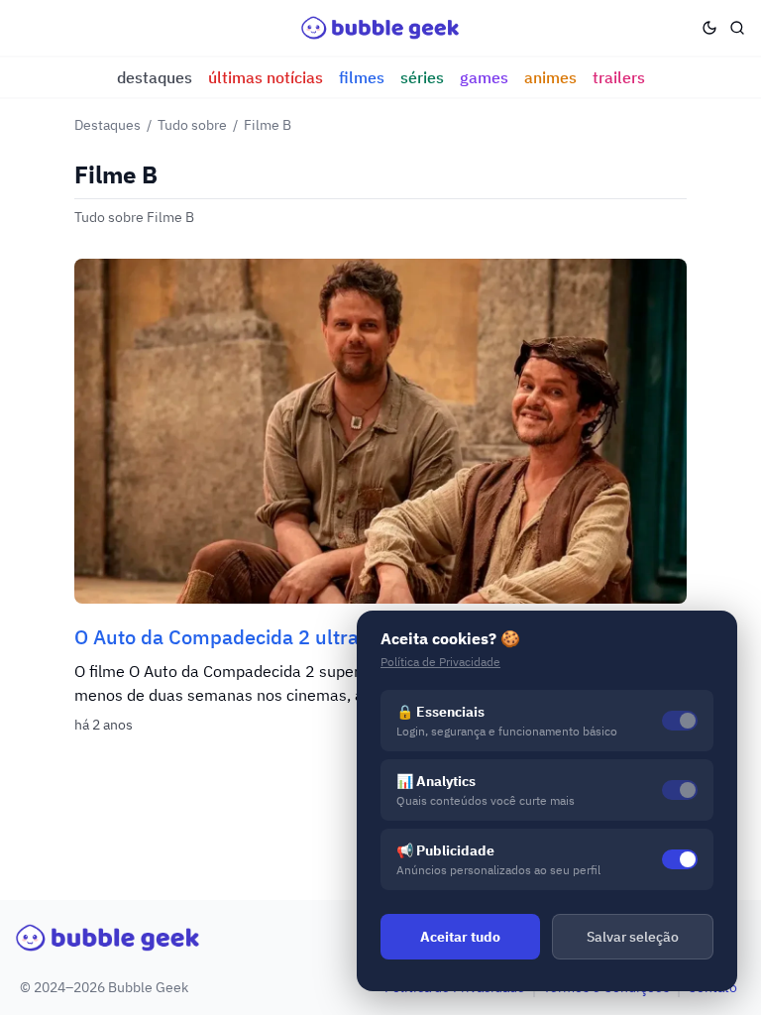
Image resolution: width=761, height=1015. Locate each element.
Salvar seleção (633, 937)
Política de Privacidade (440, 661)
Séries (422, 77)
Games (484, 77)
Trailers (619, 77)
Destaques (154, 77)
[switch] (680, 859)
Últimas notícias (265, 77)
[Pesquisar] (737, 28)
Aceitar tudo (460, 937)
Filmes (361, 77)
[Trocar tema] (709, 28)
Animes (550, 77)
